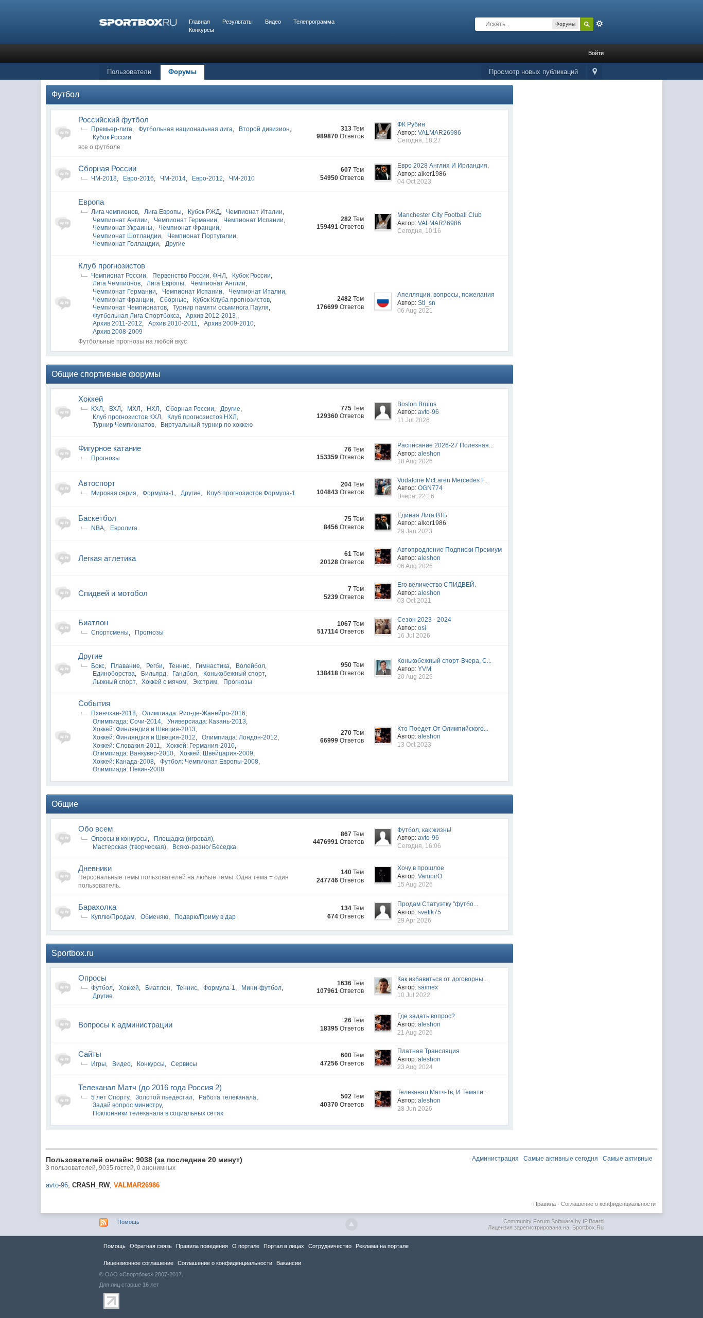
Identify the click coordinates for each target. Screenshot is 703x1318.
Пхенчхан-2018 (113, 713)
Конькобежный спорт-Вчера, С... (444, 660)
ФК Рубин (411, 124)
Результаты (237, 22)
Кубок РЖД (204, 211)
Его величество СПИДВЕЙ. (436, 584)
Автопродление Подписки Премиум (449, 549)
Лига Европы (163, 211)
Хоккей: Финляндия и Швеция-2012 (144, 737)
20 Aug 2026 (415, 676)
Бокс (97, 666)
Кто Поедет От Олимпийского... (442, 728)
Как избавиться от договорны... (442, 979)
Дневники (95, 868)
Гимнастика (213, 666)
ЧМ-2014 (173, 178)
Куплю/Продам (112, 916)
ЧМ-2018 (104, 178)
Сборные (173, 299)
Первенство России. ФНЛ (189, 275)
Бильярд (153, 673)
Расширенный (599, 24)
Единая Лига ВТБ (422, 515)
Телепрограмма (314, 22)
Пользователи (129, 72)
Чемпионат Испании (253, 220)
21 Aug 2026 (415, 1032)
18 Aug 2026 (415, 461)
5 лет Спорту (110, 1097)
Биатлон (93, 622)
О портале (245, 1246)
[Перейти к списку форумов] (138, 22)
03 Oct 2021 (414, 600)
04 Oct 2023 (414, 181)
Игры (98, 1064)
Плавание (125, 666)
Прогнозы (105, 458)
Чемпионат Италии (254, 211)
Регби (154, 666)
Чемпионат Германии (185, 220)
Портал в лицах (283, 1246)
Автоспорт (96, 483)
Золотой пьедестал (163, 1097)
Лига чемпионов (114, 211)
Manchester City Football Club (439, 215)
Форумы (182, 72)
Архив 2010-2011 (173, 323)
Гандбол (184, 673)
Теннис (179, 666)
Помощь (128, 1222)
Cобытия (94, 703)
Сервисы (184, 1064)
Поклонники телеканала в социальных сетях (158, 1113)
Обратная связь (151, 1246)
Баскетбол (97, 518)
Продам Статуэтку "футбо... (437, 904)
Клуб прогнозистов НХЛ (202, 417)
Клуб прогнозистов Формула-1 (251, 493)
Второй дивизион (264, 129)
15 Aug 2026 (415, 884)
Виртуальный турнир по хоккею (207, 424)
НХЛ (153, 408)
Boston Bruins (416, 404)
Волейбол (250, 666)
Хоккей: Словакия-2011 (126, 745)
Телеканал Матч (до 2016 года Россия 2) (150, 1087)
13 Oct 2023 (414, 744)
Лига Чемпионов (116, 283)
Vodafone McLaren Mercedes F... (443, 480)
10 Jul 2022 (413, 995)
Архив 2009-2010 (229, 323)
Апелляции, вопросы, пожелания (446, 294)
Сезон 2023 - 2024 (424, 619)
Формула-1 (158, 493)
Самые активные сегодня (560, 1158)
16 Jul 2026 (413, 635)
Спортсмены (110, 632)
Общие (64, 804)
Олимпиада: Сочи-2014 (127, 721)
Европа (91, 201)
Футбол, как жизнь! (424, 830)
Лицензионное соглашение (138, 1263)
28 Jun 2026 (414, 1108)
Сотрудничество (329, 1246)
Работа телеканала (227, 1097)
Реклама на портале (382, 1246)
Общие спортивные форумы (106, 374)
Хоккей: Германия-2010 (200, 745)
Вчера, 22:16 (415, 496)
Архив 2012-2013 (211, 315)
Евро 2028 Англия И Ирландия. (443, 165)
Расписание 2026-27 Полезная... (445, 445)
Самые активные (628, 1158)
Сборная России (107, 168)
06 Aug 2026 (415, 566)
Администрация (495, 1158)
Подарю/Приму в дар (205, 916)
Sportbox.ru (72, 953)
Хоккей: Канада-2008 (123, 761)
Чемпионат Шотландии (127, 236)
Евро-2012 (207, 178)
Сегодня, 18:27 (419, 140)
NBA (97, 528)
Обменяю (154, 916)
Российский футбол (113, 119)
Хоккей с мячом (164, 681)
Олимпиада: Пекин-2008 (128, 769)
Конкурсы (201, 30)
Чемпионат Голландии (126, 243)
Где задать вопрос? (426, 1016)
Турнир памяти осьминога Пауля (221, 307)
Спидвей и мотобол (113, 593)
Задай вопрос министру (127, 1105)
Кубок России (112, 137)
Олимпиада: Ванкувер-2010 (133, 753)
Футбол (65, 94)
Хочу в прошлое (420, 868)
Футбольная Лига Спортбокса (136, 315)
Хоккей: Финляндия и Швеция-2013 (144, 729)
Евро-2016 (138, 178)
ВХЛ (115, 408)
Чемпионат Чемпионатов (130, 307)
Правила (544, 1204)
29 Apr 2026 (414, 920)
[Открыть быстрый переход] (594, 72)
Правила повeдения (202, 1246)
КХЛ (97, 408)
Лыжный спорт (114, 681)
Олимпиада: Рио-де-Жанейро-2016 (193, 713)
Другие (175, 243)
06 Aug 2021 (415, 310)
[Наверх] (351, 1224)
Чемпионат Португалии (201, 236)
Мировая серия (113, 493)
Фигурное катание (109, 448)
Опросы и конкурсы (119, 838)
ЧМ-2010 (242, 178)
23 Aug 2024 (415, 1067)
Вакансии (288, 1263)
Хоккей (90, 398)
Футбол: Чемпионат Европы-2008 (209, 761)
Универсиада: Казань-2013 (206, 721)
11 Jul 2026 (413, 420)
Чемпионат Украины (122, 227)
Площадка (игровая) (183, 838)
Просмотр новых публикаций (533, 72)
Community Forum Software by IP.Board (553, 1221)
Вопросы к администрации (125, 1024)
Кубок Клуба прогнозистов (231, 299)
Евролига (123, 528)
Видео (273, 22)
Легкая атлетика (107, 558)
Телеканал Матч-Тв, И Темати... (442, 1092)
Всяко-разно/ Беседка (204, 847)
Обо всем (95, 828)
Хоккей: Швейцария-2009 (216, 753)
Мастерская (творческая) (129, 847)
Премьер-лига (111, 129)
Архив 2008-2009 (118, 331)
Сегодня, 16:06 (419, 846)
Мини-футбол (261, 987)
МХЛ (133, 408)
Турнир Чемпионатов (123, 424)
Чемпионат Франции (189, 227)
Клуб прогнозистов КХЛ (127, 417)
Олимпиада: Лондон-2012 (239, 737)
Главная (199, 22)
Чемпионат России (118, 275)
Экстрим (204, 681)
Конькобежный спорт (234, 673)
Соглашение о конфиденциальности (608, 1204)
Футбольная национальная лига (185, 129)
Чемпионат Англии (120, 220)
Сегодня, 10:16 (419, 230)
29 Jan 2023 (414, 531)
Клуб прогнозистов (111, 265)
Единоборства (114, 673)
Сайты (89, 1054)
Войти (596, 53)
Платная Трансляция (428, 1051)
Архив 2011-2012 (117, 323)
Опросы (92, 977)
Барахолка (97, 906)
